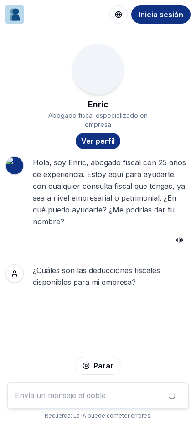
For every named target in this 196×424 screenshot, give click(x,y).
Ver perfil (98, 141)
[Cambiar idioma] (118, 14)
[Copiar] (179, 240)
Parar (103, 365)
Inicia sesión (161, 14)
